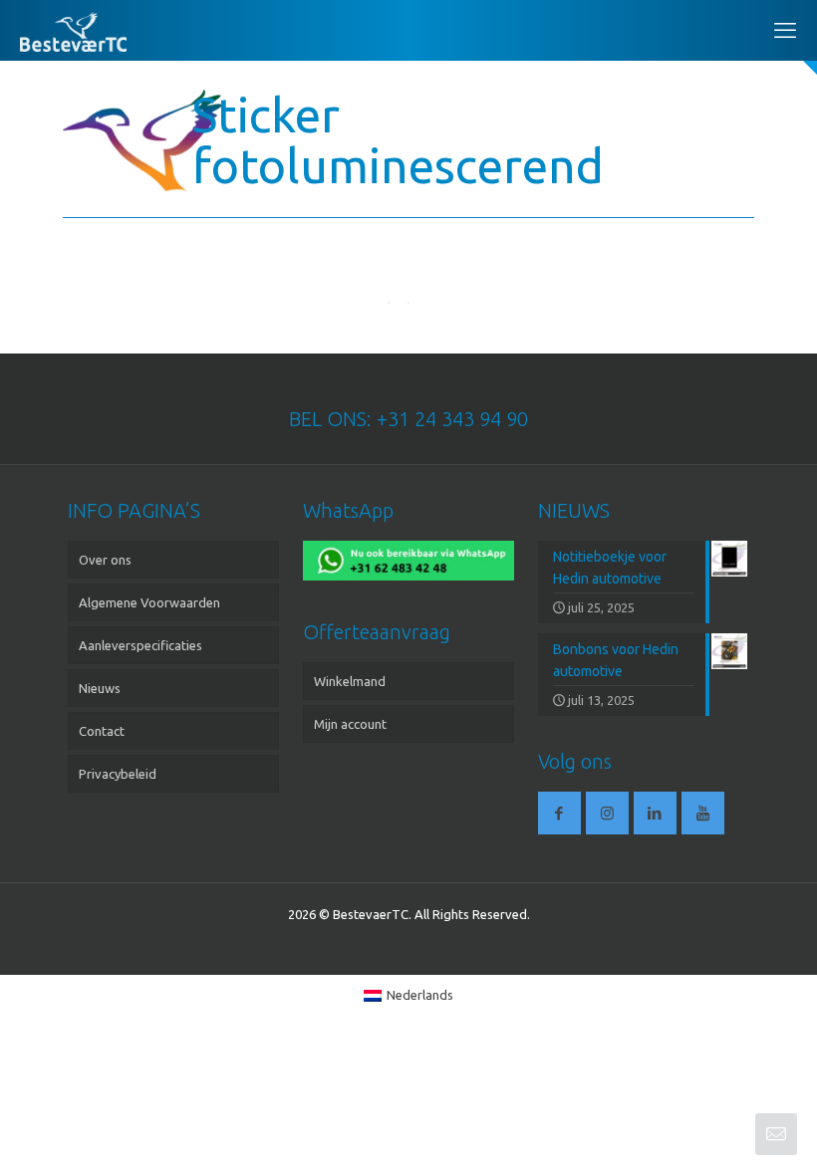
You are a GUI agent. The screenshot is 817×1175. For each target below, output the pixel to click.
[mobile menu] (785, 30)
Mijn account (350, 724)
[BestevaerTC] (73, 30)
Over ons (105, 560)
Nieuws (100, 688)
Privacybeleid (117, 774)
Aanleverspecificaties (140, 645)
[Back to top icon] (721, 1134)
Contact (102, 731)
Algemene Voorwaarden (149, 602)
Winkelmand (350, 681)
